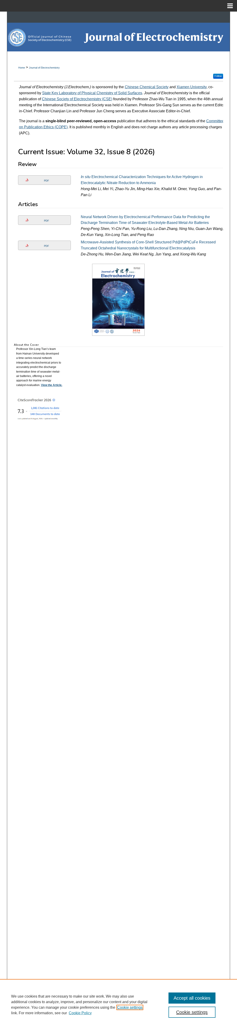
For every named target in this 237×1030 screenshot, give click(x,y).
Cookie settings (130, 1007)
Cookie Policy (80, 1013)
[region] (118, 1004)
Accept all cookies (192, 998)
